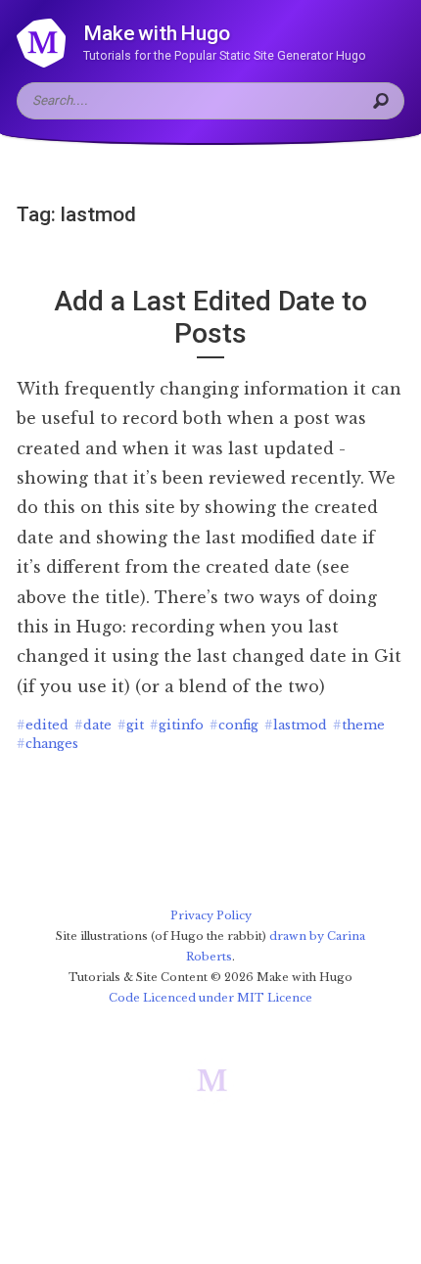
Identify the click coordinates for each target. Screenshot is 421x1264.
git (130, 725)
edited (43, 725)
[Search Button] (383, 100)
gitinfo (177, 725)
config (234, 725)
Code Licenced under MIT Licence (210, 998)
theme (359, 725)
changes (47, 743)
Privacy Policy (211, 915)
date (93, 725)
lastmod (295, 725)
